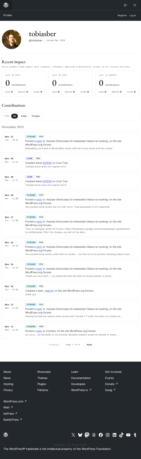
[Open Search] (125, 5)
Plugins (41, 384)
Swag (110, 390)
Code (24, 116)
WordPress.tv (81, 390)
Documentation (81, 378)
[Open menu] (135, 5)
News (7, 378)
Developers (78, 384)
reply (39, 141)
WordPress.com (15, 401)
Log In (132, 15)
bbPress (10, 413)
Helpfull (49, 290)
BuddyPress (12, 419)
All (14, 116)
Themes (42, 378)
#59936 (47, 162)
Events (109, 378)
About (7, 371)
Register (122, 15)
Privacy (8, 390)
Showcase (44, 371)
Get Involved (113, 371)
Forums (36, 116)
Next (89, 344)
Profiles (7, 15)
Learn (74, 371)
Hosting (8, 384)
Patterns (42, 390)
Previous (54, 344)
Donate (111, 384)
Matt (8, 407)
